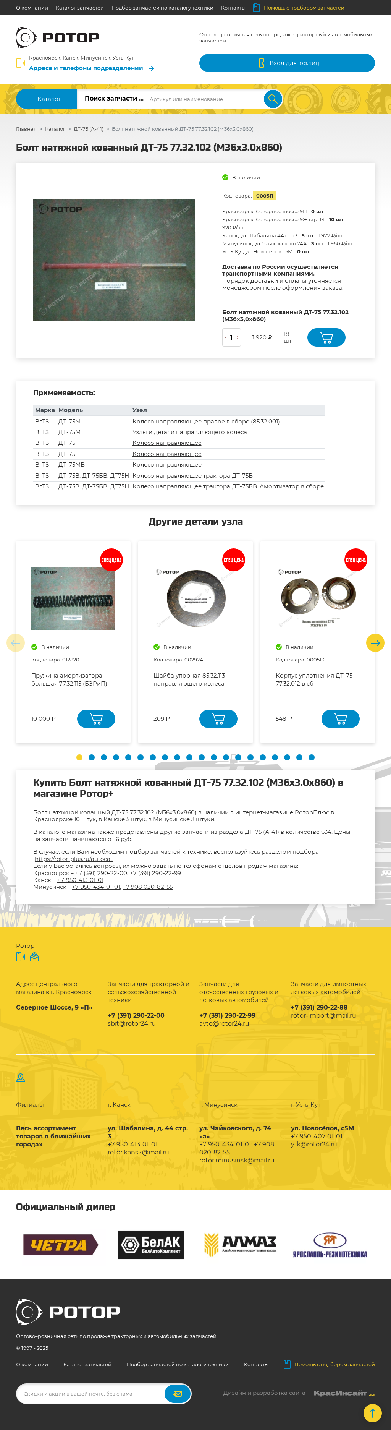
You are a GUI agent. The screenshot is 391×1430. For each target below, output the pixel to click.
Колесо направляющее (167, 442)
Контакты (233, 8)
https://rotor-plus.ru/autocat (74, 859)
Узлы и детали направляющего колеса (189, 432)
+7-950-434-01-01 (96, 886)
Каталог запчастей (80, 8)
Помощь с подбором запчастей (304, 8)
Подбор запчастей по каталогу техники (162, 8)
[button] (79, 757)
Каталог (49, 98)
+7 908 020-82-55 (148, 886)
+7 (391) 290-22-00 (101, 873)
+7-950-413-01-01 (80, 880)
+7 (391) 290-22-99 (155, 873)
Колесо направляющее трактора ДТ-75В (192, 475)
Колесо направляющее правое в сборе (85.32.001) (206, 421)
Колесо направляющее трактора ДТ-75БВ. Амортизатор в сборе (228, 486)
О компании (32, 8)
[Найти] (273, 99)
